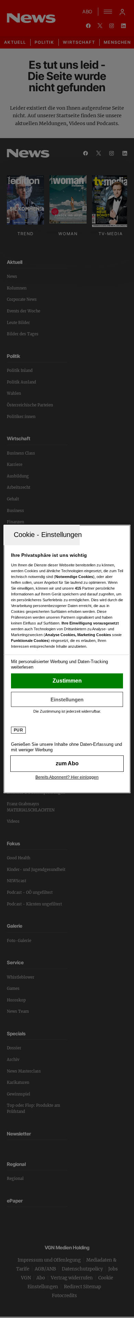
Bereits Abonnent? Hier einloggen (67, 777)
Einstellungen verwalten (67, 699)
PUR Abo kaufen (67, 763)
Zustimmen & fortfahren (67, 680)
